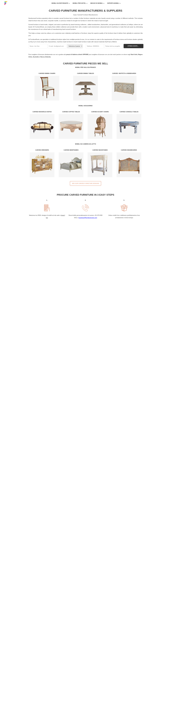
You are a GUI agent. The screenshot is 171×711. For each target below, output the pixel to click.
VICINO (117, 329)
